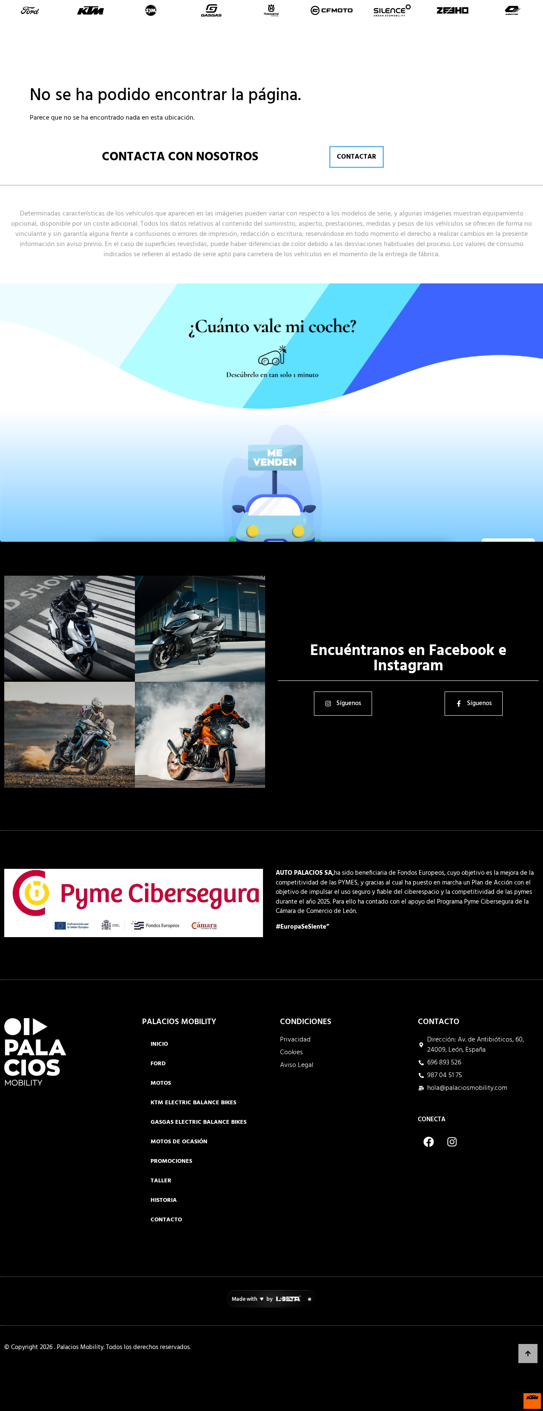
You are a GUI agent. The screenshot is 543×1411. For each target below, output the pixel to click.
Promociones (365, 51)
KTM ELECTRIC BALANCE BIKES (193, 1103)
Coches (169, 51)
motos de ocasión (179, 1142)
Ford (158, 1064)
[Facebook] (428, 1142)
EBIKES (256, 51)
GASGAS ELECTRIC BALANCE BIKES (198, 1122)
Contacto (516, 51)
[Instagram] (451, 1142)
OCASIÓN (300, 51)
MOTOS (213, 51)
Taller (419, 51)
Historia (465, 51)
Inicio (127, 51)
